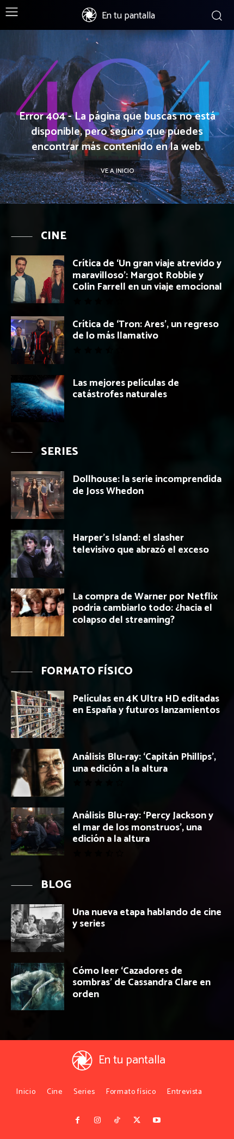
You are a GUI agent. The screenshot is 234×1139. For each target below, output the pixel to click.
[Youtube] (157, 1120)
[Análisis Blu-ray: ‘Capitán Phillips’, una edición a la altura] (37, 773)
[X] (136, 1120)
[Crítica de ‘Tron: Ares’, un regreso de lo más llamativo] (37, 340)
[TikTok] (117, 1120)
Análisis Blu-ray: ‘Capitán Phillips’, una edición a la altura (144, 763)
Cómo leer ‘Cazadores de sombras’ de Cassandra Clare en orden (141, 983)
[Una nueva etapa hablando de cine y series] (37, 928)
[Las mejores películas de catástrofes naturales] (37, 399)
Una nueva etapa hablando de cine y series (146, 918)
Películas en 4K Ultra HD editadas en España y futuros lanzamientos (146, 705)
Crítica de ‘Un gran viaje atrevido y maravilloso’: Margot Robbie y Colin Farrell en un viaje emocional (147, 275)
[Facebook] (77, 1120)
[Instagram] (97, 1120)
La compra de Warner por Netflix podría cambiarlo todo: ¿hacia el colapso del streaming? (145, 608)
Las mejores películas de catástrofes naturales (125, 389)
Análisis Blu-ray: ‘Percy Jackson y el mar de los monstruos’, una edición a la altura (142, 827)
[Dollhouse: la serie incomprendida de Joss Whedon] (37, 495)
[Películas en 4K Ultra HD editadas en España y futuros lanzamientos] (37, 715)
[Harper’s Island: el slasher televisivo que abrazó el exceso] (37, 554)
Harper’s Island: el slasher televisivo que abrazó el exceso (140, 544)
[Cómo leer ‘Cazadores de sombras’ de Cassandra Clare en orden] (37, 987)
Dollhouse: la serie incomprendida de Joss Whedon (146, 485)
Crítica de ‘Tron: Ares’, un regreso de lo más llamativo (145, 330)
